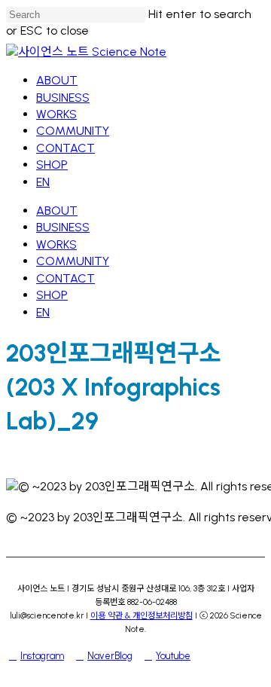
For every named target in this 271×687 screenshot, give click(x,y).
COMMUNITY (72, 261)
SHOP (52, 295)
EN (43, 312)
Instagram (42, 655)
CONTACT (65, 278)
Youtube (173, 655)
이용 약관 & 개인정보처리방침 (141, 615)
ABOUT (57, 210)
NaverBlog (109, 655)
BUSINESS (63, 227)
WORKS (56, 244)
